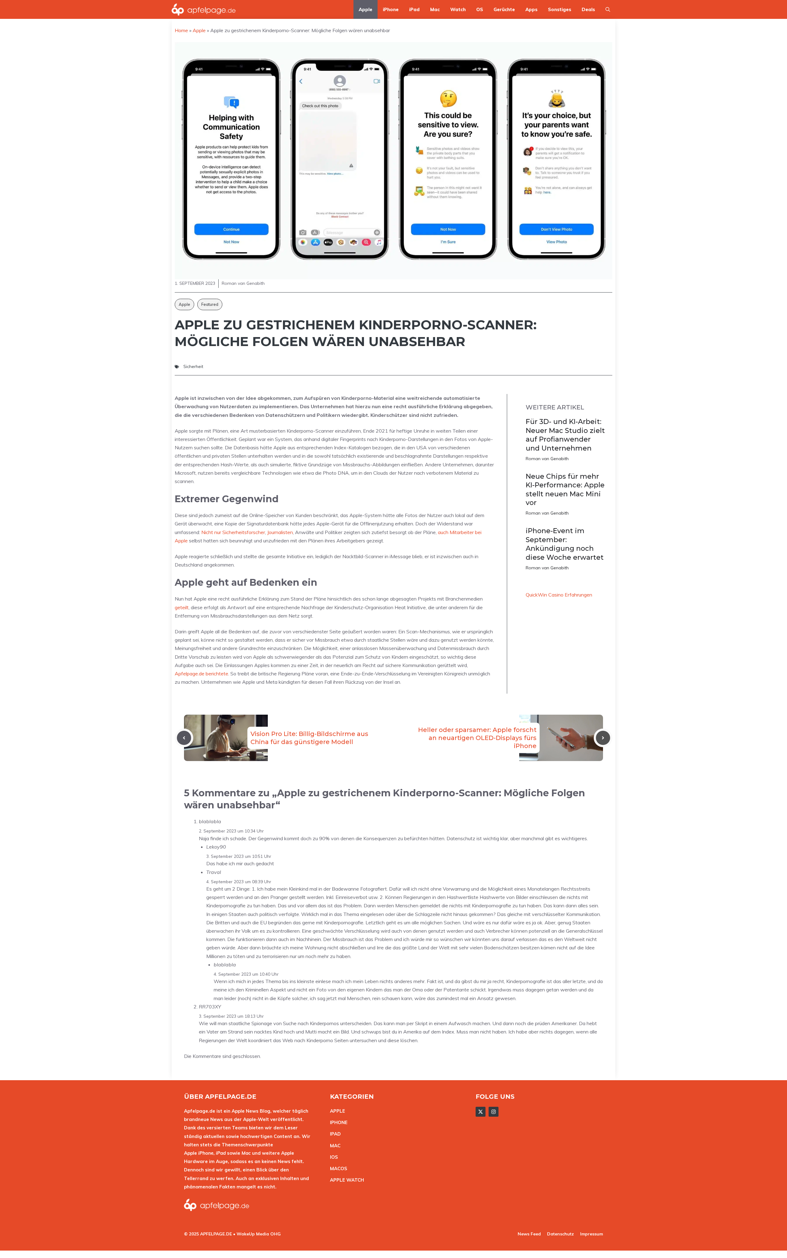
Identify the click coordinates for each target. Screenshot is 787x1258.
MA (333, 1146)
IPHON (337, 1122)
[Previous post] (184, 738)
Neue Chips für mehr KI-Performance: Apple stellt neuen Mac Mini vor (565, 489)
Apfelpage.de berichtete (201, 673)
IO (332, 1157)
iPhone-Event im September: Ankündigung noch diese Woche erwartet (565, 544)
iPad (414, 9)
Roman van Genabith (547, 458)
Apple (365, 9)
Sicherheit (193, 366)
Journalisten (280, 532)
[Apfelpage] (204, 9)
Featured (209, 304)
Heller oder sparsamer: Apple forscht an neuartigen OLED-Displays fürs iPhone (477, 738)
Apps (531, 9)
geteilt (182, 607)
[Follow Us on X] (480, 1112)
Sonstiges (559, 9)
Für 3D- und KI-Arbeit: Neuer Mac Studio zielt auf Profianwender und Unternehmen (565, 434)
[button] (607, 9)
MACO (337, 1168)
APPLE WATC (345, 1180)
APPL (336, 1111)
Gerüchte (504, 9)
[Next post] (603, 738)
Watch (458, 9)
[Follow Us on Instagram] (493, 1112)
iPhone (391, 9)
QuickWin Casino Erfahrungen (559, 595)
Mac (435, 9)
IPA (333, 1134)
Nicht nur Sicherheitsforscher (233, 532)
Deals (588, 9)
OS (479, 9)
